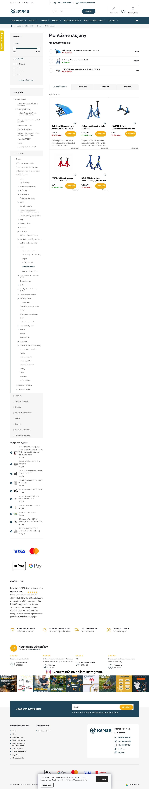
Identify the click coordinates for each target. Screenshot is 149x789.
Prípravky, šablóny (24, 389)
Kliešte (22, 202)
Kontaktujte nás (29, 3)
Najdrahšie (105, 87)
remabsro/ (121, 753)
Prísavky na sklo (25, 302)
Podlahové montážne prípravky (30, 345)
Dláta (21, 318)
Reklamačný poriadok (19, 752)
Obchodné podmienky (19, 740)
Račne (22, 179)
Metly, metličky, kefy (26, 326)
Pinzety (22, 369)
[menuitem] (18, 20)
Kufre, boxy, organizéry (27, 187)
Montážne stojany (28, 266)
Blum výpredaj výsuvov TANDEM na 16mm (29, 121)
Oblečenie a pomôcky (22, 430)
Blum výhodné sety (24, 109)
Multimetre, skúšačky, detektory (30, 239)
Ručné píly (23, 190)
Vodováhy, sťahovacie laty (28, 243)
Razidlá (22, 310)
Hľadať (88, 11)
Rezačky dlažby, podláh (28, 295)
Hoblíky (22, 334)
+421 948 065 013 (124, 741)
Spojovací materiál (21, 401)
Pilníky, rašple (24, 183)
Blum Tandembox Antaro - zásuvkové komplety (29, 114)
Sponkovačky (24, 194)
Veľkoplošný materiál (22, 435)
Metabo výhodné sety (25, 129)
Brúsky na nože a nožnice (28, 271)
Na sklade (20, 64)
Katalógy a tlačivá (44, 731)
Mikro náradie (24, 337)
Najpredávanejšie (60, 87)
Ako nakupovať (17, 748)
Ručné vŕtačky (25, 380)
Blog (19, 3)
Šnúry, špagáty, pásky (27, 198)
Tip (18, 75)
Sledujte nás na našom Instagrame (78, 672)
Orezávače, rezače (26, 281)
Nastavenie (47, 785)
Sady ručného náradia (27, 322)
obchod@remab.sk (124, 737)
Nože (21, 220)
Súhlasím (102, 779)
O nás (12, 3)
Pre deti (20, 143)
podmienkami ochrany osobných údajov (105, 713)
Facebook (121, 749)
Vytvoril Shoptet (134, 785)
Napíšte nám (16, 755)
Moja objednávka (18, 758)
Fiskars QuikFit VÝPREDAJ (27, 147)
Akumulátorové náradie (25, 163)
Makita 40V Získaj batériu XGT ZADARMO (28, 104)
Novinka (19, 71)
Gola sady (23, 231)
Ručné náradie (22, 175)
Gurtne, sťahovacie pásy (28, 349)
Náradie (18, 159)
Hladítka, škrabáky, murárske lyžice (29, 276)
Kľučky (17, 418)
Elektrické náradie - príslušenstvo (29, 171)
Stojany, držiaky (27, 262)
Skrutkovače (24, 341)
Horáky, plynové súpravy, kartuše (28, 290)
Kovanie (18, 407)
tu (86, 780)
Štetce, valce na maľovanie (29, 314)
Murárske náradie (26, 357)
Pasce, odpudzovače (27, 365)
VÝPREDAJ (19, 153)
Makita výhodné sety (25, 126)
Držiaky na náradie (28, 251)
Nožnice (22, 227)
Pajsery (22, 353)
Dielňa (22, 247)
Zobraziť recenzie (34, 650)
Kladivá (22, 330)
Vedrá (22, 373)
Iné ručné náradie (26, 206)
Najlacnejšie (82, 87)
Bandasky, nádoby (26, 361)
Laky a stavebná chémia (23, 413)
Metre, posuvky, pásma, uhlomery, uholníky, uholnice (29, 211)
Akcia (18, 68)
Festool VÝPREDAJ (24, 139)
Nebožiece (23, 376)
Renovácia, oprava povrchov (29, 306)
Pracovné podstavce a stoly (31, 255)
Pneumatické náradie (25, 385)
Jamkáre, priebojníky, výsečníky (30, 216)
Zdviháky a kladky (26, 298)
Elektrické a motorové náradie (28, 167)
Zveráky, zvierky (25, 223)
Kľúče (22, 285)
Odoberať (126, 707)
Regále (24, 259)
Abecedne (127, 87)
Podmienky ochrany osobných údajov (19, 744)
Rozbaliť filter (25, 80)
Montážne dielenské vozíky (29, 235)
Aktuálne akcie (20, 99)
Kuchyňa (18, 424)
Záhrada (18, 396)
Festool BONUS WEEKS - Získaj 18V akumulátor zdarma (28, 134)
